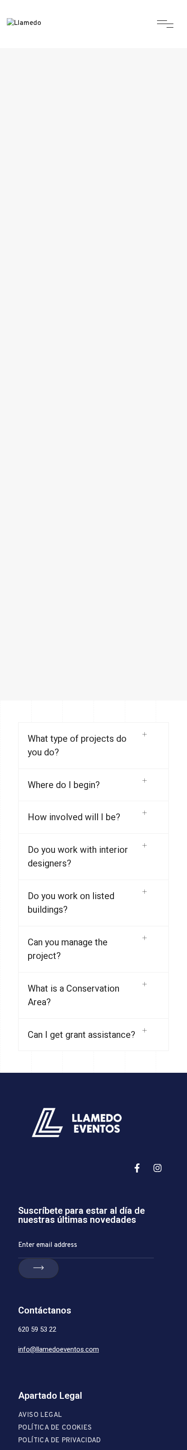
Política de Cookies (55, 1428)
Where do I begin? (64, 784)
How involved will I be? (74, 817)
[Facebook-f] (137, 1168)
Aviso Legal (40, 1415)
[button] (93, 746)
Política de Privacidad (59, 1440)
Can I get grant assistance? (81, 1034)
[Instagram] (157, 1168)
